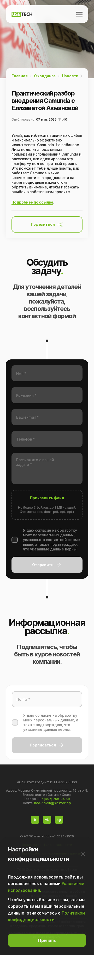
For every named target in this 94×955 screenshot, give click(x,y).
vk (47, 820)
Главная (19, 76)
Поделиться (43, 224)
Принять (47, 940)
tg (59, 820)
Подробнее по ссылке (32, 202)
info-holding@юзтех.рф (52, 803)
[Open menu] (79, 14)
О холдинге (45, 76)
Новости (70, 76)
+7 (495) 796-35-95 (54, 799)
